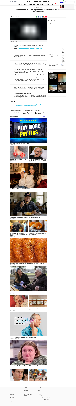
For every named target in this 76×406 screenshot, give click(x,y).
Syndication (26, 391)
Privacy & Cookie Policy (28, 394)
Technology (30, 4)
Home (19, 4)
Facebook (50, 397)
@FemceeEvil (17, 16)
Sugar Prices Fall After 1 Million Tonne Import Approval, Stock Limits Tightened (40, 112)
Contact (39, 394)
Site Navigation (40, 393)
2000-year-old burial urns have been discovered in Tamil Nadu (24, 102)
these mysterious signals (25, 50)
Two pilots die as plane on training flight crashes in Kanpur (15, 112)
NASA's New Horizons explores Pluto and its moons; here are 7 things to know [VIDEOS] (28, 104)
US (10, 390)
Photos (11, 400)
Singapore (25, 399)
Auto (10, 398)
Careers (39, 391)
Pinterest (50, 399)
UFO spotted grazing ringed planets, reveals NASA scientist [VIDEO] (30, 48)
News (22, 4)
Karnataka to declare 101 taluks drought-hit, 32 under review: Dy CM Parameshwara (28, 112)
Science (34, 4)
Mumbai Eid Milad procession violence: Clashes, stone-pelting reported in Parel (54, 55)
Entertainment (42, 4)
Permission (26, 390)
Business (25, 4)
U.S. (24, 402)
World (11, 391)
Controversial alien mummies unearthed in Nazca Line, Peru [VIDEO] (25, 105)
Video (52, 4)
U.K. (24, 401)
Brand (39, 390)
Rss (46, 399)
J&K (54, 4)
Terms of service (26, 393)
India (25, 398)
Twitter (44, 397)
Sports (38, 4)
